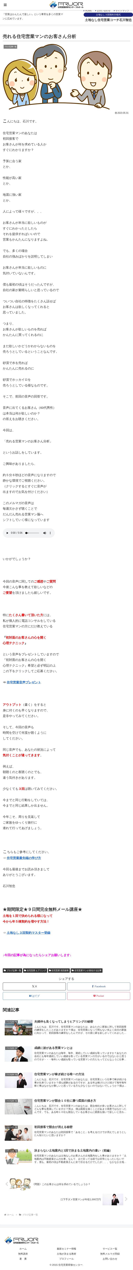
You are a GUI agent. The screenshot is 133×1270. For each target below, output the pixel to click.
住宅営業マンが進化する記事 (87, 970)
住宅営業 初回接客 (60, 970)
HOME (88, 10)
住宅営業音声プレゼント (24, 682)
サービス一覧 (110, 1248)
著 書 (23, 1258)
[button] (121, 807)
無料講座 (23, 1253)
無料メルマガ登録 (110, 1253)
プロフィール (66, 1258)
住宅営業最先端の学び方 (24, 858)
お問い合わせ (103, 10)
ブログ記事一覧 (14, 970)
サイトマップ (122, 10)
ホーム (23, 1248)
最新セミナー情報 (66, 1248)
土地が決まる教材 (66, 1253)
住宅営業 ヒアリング (36, 970)
